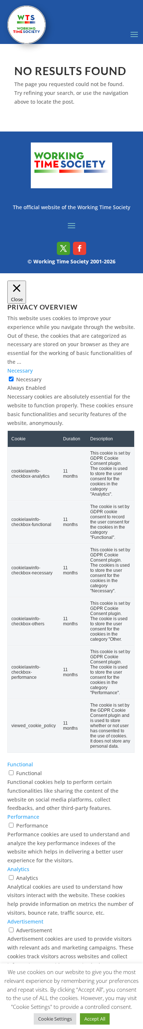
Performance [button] (23, 816)
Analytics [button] (18, 869)
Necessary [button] (20, 370)
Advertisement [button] (25, 921)
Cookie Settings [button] (55, 1018)
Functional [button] (20, 764)
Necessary (28, 379)
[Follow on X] (63, 248)
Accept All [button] (94, 1018)
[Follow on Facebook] (79, 248)
